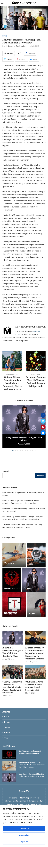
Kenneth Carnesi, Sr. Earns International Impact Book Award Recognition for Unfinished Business (34, 653)
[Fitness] (14, 555)
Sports (7, 727)
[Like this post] (21, 53)
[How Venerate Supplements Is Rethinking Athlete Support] (9, 754)
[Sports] (36, 604)
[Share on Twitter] (43, 421)
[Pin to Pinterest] (43, 427)
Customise (24, 835)
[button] (4, 428)
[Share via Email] (43, 432)
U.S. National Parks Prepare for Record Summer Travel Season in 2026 (34, 686)
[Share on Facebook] (43, 415)
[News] (34, 580)
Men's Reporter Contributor (14, 46)
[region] (24, 826)
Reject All (24, 842)
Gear (6, 738)
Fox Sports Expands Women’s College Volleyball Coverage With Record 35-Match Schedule (22, 517)
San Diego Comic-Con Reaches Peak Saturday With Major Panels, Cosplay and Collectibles (12, 687)
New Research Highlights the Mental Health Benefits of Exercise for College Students (20, 501)
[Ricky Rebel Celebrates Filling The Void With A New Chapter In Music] (24, 419)
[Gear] (36, 555)
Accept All (24, 828)
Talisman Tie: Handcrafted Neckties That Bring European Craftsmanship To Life (22, 526)
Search (5, 471)
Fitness (7, 733)
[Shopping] (14, 604)
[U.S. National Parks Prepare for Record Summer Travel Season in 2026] (35, 672)
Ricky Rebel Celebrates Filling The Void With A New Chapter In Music (12, 652)
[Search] (45, 3)
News (6, 717)
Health (7, 722)
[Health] (11, 580)
